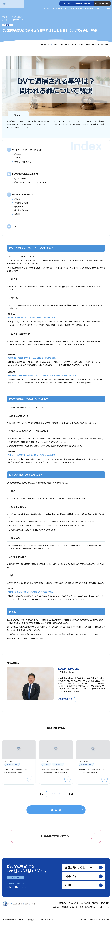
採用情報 (106, 8)
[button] (52, 793)
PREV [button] (42, 794)
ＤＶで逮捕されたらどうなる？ (23, 194)
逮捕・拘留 (21, 764)
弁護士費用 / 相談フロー (82, 3)
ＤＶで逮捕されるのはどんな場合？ (25, 174)
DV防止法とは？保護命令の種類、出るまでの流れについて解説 (31, 455)
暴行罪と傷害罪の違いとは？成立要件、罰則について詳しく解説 (31, 317)
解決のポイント (49, 764)
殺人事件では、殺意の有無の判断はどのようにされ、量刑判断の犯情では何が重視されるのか (42, 375)
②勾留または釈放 (21, 203)
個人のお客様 (57, 8)
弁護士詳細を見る (65, 699)
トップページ (45, 44)
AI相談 (69, 885)
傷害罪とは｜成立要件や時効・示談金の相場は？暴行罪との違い (32, 357)
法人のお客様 (69, 8)
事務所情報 (89, 8)
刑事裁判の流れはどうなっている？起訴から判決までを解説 (30, 592)
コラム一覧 (66, 3)
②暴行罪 (17, 158)
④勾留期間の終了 (21, 210)
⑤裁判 (17, 214)
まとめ (14, 226)
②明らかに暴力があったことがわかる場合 (30, 182)
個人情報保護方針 (9, 920)
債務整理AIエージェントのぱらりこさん (41, 920)
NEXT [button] (70, 794)
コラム (55, 44)
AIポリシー (22, 920)
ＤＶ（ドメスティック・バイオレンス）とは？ (27, 149)
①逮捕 (17, 199)
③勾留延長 (18, 206)
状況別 (9, 764)
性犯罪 (83, 764)
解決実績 (79, 8)
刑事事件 (7, 25)
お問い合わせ (103, 3)
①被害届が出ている (22, 178)
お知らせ (98, 8)
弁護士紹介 (46, 8)
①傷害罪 (17, 154)
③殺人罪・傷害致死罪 (22, 161)
